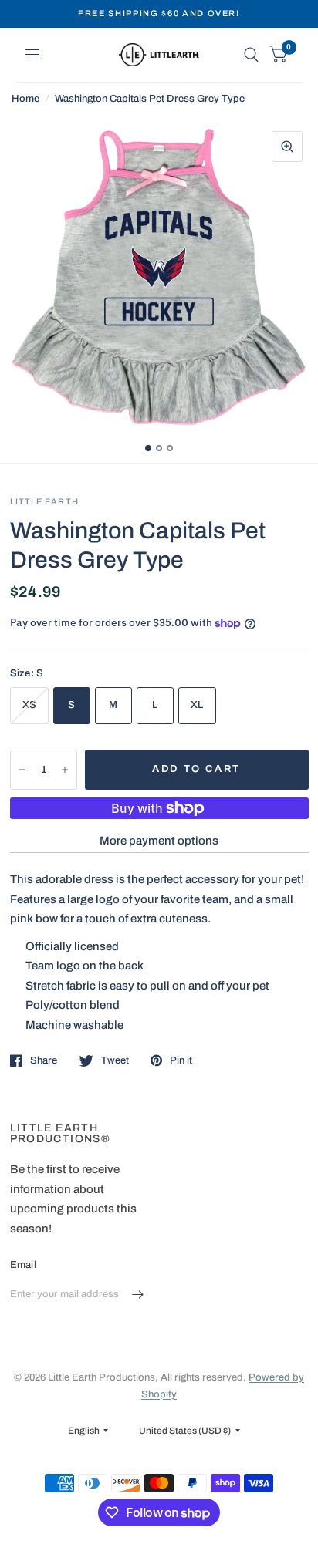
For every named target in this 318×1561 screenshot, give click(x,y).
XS (29, 705)
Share (43, 1060)
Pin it (181, 1060)
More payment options (159, 840)
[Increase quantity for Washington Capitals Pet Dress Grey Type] (64, 769)
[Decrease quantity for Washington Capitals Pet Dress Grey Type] (22, 769)
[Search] (251, 55)
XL (197, 705)
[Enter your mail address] (138, 1295)
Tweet (115, 1060)
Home (25, 98)
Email (23, 1264)
